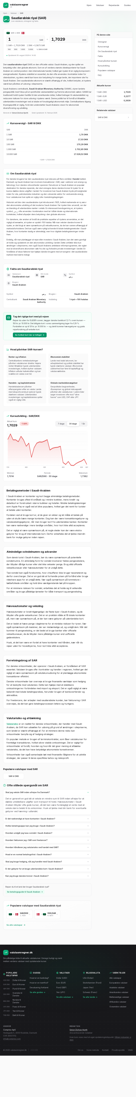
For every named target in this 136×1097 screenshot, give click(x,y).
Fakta (100, 56)
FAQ (99, 75)
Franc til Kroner (14, 1007)
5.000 (30, 49)
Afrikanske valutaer (117, 1002)
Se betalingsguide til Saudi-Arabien (23, 892)
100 (9, 49)
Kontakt (105, 1050)
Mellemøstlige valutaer (119, 997)
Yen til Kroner (13, 1011)
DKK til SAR (43, 49)
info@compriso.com (12, 1039)
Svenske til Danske (12, 994)
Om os (80, 1050)
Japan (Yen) (88, 987)
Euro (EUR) (61, 983)
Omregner (102, 42)
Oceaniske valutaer (117, 1006)
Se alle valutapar (14, 925)
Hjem (89, 5)
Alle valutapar (115, 978)
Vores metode (92, 1050)
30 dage (73, 424)
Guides (127, 5)
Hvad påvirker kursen (107, 61)
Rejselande (114, 5)
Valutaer (100, 5)
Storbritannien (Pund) (92, 983)
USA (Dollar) (88, 978)
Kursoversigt (103, 46)
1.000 (23, 49)
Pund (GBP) (61, 987)
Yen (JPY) (60, 992)
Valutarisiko (12, 724)
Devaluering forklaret (39, 987)
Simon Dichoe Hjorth (20, 113)
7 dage (61, 424)
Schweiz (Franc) (90, 992)
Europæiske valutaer (118, 983)
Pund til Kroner (14, 989)
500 (15, 49)
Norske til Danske (12, 1001)
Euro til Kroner (14, 984)
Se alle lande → (90, 997)
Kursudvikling (104, 66)
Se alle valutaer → (64, 997)
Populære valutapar (106, 70)
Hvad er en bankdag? (39, 978)
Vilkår (130, 1050)
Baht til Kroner (14, 1015)
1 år (83, 424)
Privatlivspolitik (118, 1050)
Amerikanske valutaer (118, 992)
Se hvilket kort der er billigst (28, 335)
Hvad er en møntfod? (39, 983)
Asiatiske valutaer (117, 987)
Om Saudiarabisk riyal (107, 51)
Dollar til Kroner (14, 980)
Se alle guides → (37, 992)
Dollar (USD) (61, 978)
